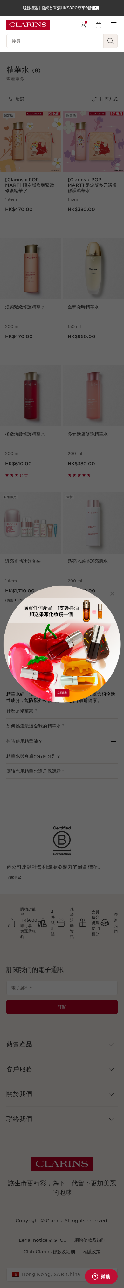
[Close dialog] (112, 593)
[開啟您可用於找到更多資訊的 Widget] (101, 1277)
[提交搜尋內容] (111, 41)
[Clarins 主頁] (28, 24)
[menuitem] (83, 25)
